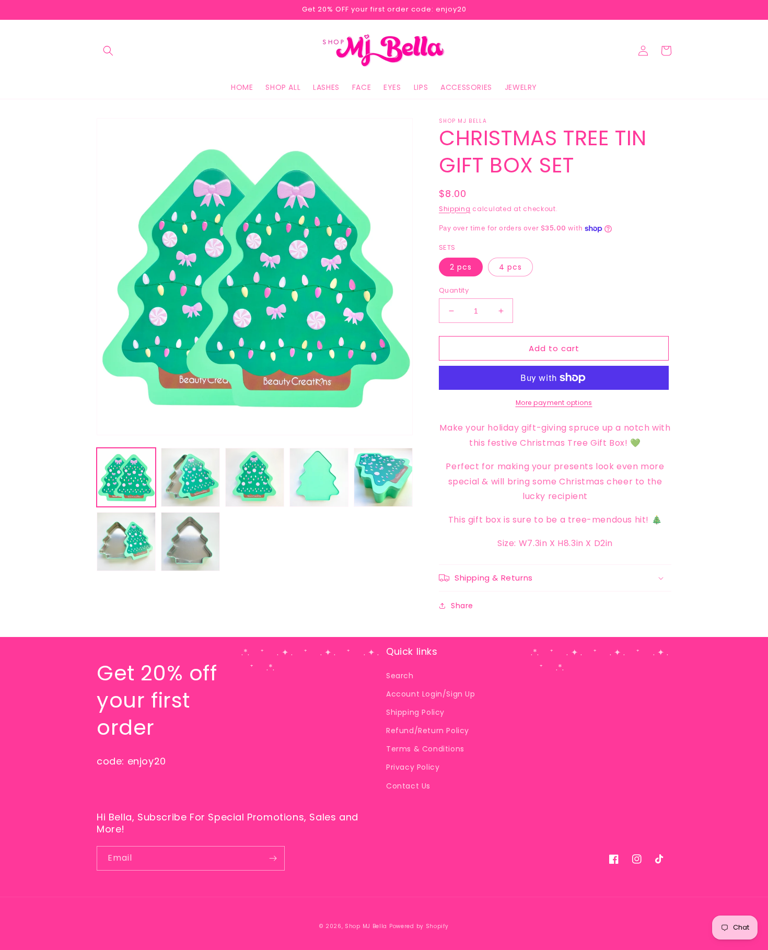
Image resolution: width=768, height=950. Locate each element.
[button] (108, 50)
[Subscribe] (272, 858)
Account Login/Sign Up (430, 694)
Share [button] (462, 605)
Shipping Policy (415, 712)
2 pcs (461, 267)
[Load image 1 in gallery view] (126, 477)
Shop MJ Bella (366, 926)
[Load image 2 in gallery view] (190, 477)
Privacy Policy (412, 767)
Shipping (455, 208)
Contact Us (408, 786)
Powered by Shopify (419, 926)
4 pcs (510, 267)
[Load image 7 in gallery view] (190, 541)
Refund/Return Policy (427, 730)
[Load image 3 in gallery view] (254, 477)
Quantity (454, 290)
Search (400, 675)
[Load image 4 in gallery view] (318, 477)
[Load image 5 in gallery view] (383, 477)
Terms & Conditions (425, 749)
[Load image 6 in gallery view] (126, 541)
